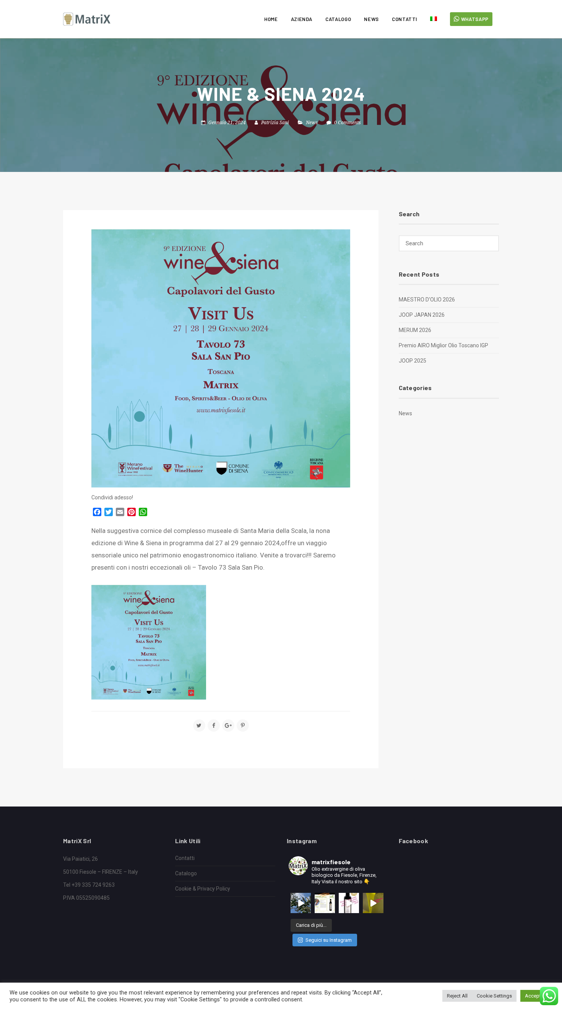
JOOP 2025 (412, 361)
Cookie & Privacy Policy (202, 889)
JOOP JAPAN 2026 (422, 315)
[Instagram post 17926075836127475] (325, 903)
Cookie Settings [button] (494, 996)
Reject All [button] (457, 996)
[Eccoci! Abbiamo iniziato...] (373, 903)
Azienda (302, 19)
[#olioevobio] (301, 903)
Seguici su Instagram (328, 940)
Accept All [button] (536, 996)
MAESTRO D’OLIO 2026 (427, 299)
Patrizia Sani (275, 122)
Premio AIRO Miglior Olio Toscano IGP (443, 345)
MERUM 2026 (415, 330)
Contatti (404, 19)
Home (271, 19)
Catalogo (338, 19)
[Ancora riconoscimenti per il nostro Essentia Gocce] (349, 903)
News (371, 19)
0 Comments (347, 122)
